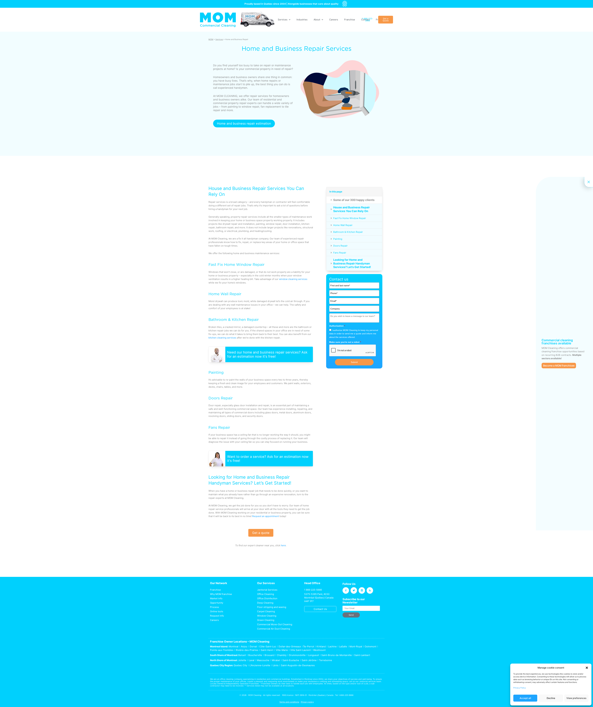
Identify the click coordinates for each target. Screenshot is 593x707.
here (283, 545)
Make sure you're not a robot (345, 342)
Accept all (525, 698)
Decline (551, 698)
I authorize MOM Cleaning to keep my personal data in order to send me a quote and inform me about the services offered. (353, 333)
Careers (333, 19)
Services (219, 39)
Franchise (349, 19)
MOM (210, 39)
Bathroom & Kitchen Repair (348, 231)
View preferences (576, 698)
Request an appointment (265, 516)
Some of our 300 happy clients (353, 200)
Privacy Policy (519, 688)
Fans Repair (339, 252)
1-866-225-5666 (346, 695)
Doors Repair (340, 245)
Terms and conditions (289, 702)
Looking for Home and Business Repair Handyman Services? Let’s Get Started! (352, 263)
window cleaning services (293, 279)
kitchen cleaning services (222, 337)
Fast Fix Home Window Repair (349, 218)
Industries (301, 19)
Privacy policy (307, 702)
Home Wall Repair (343, 225)
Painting (337, 238)
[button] (586, 667)
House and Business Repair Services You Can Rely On (351, 209)
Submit (354, 362)
